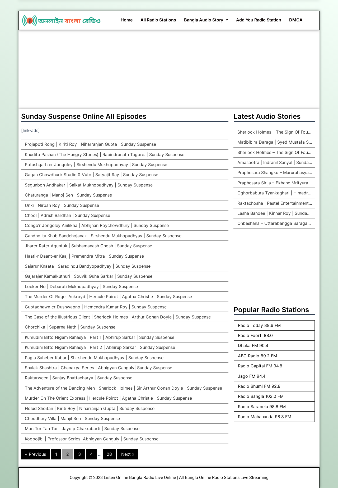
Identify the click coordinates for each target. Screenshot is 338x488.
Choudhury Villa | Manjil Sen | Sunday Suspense (72, 418)
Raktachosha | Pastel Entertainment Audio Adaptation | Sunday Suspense (275, 203)
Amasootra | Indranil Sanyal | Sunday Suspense (275, 162)
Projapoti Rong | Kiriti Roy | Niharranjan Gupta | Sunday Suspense (90, 144)
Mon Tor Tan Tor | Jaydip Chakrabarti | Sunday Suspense (81, 428)
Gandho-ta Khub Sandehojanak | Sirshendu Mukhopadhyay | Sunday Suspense (102, 235)
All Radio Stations (158, 19)
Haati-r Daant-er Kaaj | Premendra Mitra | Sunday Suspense (84, 256)
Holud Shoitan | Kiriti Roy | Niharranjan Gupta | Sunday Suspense (89, 408)
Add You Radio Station (258, 19)
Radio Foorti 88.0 (255, 335)
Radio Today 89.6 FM (259, 325)
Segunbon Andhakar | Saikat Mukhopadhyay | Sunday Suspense (88, 185)
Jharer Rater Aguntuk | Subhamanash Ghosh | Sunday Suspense (88, 245)
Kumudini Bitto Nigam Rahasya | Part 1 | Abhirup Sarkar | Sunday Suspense (99, 337)
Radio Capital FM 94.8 (260, 365)
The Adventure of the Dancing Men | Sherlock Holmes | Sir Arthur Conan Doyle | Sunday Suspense (123, 388)
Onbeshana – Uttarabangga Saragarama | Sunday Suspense (275, 223)
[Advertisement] (169, 70)
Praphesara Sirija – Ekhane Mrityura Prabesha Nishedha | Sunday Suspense (275, 182)
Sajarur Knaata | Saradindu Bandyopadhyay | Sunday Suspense (87, 266)
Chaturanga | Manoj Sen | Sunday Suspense (68, 195)
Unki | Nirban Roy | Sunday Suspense (61, 205)
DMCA (296, 19)
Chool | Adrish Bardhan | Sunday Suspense (67, 215)
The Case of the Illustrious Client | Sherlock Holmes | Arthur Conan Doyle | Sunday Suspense (117, 317)
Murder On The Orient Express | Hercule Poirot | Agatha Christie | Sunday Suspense (108, 398)
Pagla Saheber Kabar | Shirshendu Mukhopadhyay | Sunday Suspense (93, 357)
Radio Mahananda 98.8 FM (264, 416)
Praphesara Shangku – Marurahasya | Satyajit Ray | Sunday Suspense (275, 172)
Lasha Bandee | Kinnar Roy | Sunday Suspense (275, 213)
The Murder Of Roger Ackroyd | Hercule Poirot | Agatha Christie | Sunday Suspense (108, 296)
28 (109, 454)
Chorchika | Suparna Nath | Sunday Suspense (69, 327)
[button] (206, 20)
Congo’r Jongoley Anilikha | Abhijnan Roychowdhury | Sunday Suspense (96, 225)
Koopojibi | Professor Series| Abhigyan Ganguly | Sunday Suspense (91, 438)
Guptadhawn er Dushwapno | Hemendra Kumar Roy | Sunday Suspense (95, 306)
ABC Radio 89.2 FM (257, 355)
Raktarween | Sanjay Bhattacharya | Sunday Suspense (78, 377)
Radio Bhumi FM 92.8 (259, 386)
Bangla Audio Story (203, 19)
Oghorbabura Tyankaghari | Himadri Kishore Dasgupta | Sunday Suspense (275, 192)
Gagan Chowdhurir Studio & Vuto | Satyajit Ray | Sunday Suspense (91, 174)
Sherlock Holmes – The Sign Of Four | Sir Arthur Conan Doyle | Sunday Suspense (275, 132)
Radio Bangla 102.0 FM (261, 396)
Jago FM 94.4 (251, 376)
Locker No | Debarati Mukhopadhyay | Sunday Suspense (81, 286)
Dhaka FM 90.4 (253, 345)
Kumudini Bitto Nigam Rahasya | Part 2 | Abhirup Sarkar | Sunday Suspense (99, 347)
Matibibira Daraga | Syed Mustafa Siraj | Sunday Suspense (275, 142)
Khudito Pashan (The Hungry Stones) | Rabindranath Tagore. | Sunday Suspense (104, 154)
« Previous (35, 454)
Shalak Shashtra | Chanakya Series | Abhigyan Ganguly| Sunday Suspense (98, 367)
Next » (127, 454)
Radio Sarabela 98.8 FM (262, 406)
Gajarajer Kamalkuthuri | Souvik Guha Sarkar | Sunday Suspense (88, 276)
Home (127, 19)
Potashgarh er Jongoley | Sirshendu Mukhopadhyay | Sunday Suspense (95, 164)
